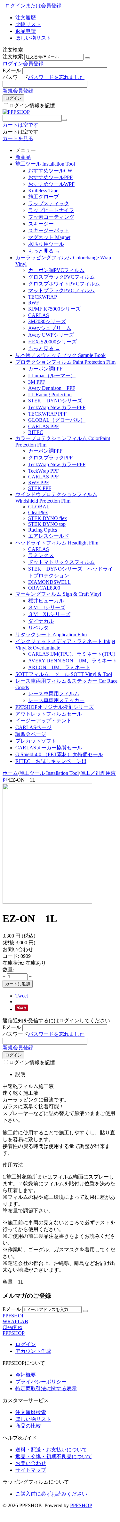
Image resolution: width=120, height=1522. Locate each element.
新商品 (23, 157)
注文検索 (13, 56)
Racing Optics (42, 530)
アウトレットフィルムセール (48, 714)
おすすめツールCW (50, 170)
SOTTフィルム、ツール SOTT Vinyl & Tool (63, 674)
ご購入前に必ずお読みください (51, 1494)
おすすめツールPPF (50, 177)
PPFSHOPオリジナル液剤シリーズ (54, 707)
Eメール (12, 70)
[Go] (87, 58)
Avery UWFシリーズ (51, 335)
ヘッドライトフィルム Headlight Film (56, 542)
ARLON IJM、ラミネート (59, 667)
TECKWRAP (42, 297)
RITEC (35, 432)
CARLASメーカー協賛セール (48, 747)
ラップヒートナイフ (51, 210)
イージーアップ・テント (43, 720)
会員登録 (33, 63)
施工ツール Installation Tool (45, 164)
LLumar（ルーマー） (52, 375)
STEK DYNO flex (47, 518)
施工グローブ (46, 196)
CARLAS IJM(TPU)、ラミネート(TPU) (71, 654)
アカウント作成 (33, 1351)
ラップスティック (48, 203)
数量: (8, 969)
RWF (33, 302)
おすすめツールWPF (51, 184)
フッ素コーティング (51, 217)
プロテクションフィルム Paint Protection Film (65, 362)
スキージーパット (48, 230)
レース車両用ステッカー (56, 700)
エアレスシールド (48, 536)
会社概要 (25, 1375)
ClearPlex (38, 512)
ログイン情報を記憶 (32, 105)
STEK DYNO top (47, 524)
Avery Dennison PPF (51, 388)
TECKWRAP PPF (47, 414)
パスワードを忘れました (56, 77)
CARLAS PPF (43, 426)
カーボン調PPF (45, 368)
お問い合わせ (30, 1463)
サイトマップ (30, 1470)
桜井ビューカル (46, 600)
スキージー (41, 223)
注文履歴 (25, 17)
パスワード (15, 77)
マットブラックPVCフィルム (61, 290)
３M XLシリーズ (49, 614)
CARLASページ (33, 727)
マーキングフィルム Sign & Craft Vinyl (58, 594)
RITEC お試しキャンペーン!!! (50, 761)
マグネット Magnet (49, 237)
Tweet (21, 995)
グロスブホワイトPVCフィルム (64, 283)
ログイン (13, 63)
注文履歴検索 (30, 1412)
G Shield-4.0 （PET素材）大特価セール (59, 754)
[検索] (64, 120)
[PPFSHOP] (16, 112)
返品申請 (25, 31)
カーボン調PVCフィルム (56, 270)
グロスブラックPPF (50, 457)
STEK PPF (39, 488)
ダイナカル (41, 621)
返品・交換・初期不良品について (53, 1456)
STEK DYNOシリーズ (55, 400)
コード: (11, 956)
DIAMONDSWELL (49, 582)
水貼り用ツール (46, 244)
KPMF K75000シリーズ (54, 309)
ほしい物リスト (33, 38)
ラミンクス (41, 555)
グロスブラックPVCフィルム (61, 277)
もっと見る (44, 251)
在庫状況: (13, 963)
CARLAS (38, 315)
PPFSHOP (14, 1315)
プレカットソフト (35, 741)
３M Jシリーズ (46, 607)
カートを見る (18, 138)
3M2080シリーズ (47, 321)
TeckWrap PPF (43, 471)
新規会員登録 (18, 90)
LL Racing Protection (50, 394)
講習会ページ (30, 734)
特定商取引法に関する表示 (46, 1388)
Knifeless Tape (43, 190)
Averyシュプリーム (49, 328)
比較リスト (28, 24)
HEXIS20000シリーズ (52, 341)
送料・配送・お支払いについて (51, 1449)
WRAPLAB (15, 1321)
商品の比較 (28, 1426)
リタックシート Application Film (51, 634)
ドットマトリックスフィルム (61, 562)
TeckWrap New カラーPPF (56, 407)
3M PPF (36, 382)
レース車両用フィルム (53, 693)
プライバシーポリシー (41, 1381)
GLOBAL (39, 506)
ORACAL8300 (44, 588)
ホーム (10, 773)
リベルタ (38, 628)
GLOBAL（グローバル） (56, 420)
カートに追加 (17, 983)
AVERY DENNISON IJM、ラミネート (72, 660)
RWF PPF (38, 482)
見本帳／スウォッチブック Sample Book (60, 355)
